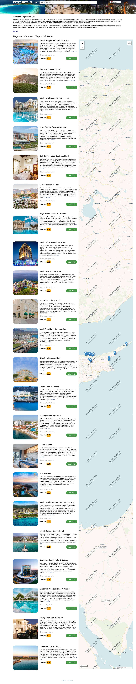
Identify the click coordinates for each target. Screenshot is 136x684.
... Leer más (73, 51)
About (64, 680)
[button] (87, 354)
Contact (70, 680)
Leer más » (16, 31)
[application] (106, 354)
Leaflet (115, 667)
